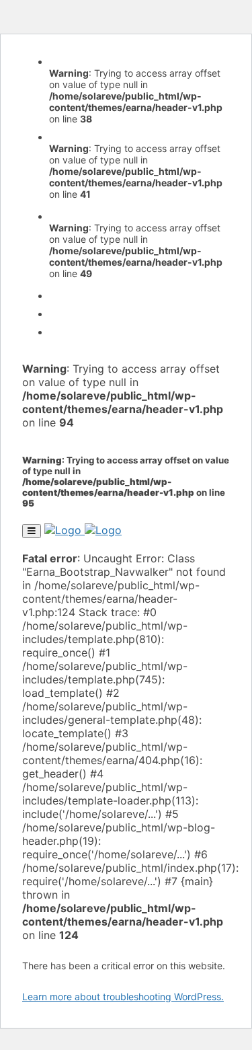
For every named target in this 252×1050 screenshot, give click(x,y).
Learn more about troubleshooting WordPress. (123, 996)
